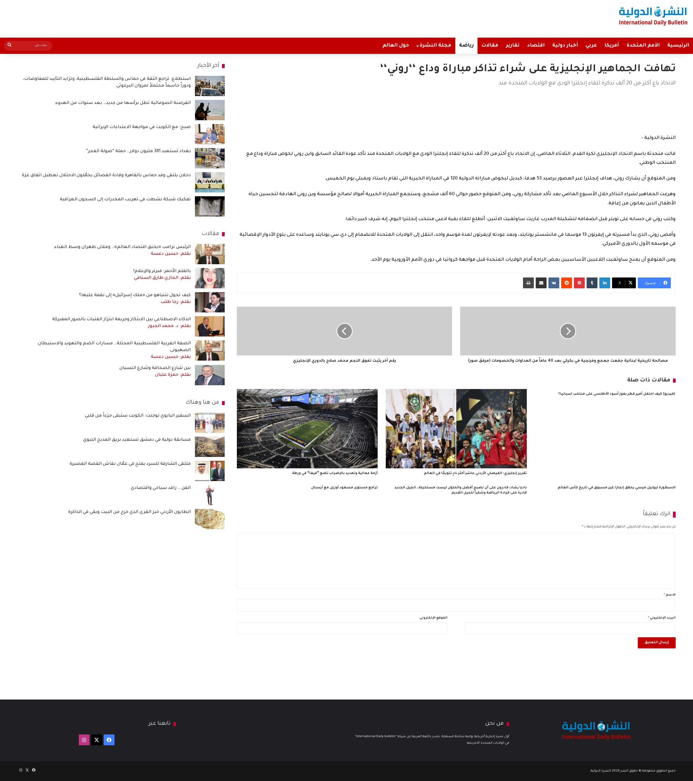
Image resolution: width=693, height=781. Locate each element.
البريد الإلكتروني (662, 618)
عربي (591, 45)
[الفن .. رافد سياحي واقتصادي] (210, 495)
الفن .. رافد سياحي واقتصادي (161, 488)
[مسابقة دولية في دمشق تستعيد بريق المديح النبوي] (210, 447)
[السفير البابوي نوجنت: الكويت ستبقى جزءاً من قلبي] (210, 423)
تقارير (512, 45)
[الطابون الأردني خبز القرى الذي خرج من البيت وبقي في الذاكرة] (210, 519)
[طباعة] (528, 282)
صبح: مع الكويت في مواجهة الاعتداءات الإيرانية (142, 127)
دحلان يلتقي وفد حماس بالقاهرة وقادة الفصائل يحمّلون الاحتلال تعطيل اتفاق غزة (106, 175)
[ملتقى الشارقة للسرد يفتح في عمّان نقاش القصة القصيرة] (210, 471)
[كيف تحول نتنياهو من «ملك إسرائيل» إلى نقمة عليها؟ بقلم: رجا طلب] (210, 302)
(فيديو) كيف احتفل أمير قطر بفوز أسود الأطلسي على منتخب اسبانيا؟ (617, 394)
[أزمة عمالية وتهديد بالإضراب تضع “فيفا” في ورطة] (307, 429)
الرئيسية (678, 45)
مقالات (489, 45)
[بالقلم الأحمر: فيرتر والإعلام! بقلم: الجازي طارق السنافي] (210, 278)
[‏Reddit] (566, 282)
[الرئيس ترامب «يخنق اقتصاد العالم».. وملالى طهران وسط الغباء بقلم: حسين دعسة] (210, 254)
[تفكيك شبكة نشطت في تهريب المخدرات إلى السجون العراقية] (210, 206)
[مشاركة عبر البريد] (541, 282)
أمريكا (611, 45)
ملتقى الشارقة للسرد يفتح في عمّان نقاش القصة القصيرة (130, 464)
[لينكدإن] (604, 282)
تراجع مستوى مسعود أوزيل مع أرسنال (344, 488)
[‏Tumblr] (592, 282)
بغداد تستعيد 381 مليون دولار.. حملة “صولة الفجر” (138, 151)
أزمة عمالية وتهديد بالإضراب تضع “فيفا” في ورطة (335, 473)
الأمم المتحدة (643, 45)
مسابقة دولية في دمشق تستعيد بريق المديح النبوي (137, 439)
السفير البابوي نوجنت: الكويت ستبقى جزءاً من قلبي (138, 415)
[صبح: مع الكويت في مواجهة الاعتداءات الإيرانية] (210, 134)
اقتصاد (536, 45)
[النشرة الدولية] (653, 15)
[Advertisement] (229, 17)
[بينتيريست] (579, 282)
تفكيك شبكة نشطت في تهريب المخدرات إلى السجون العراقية (125, 199)
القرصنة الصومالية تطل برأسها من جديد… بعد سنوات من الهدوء (123, 103)
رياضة (466, 45)
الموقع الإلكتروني (433, 618)
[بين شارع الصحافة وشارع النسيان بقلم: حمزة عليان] (210, 375)
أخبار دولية (565, 45)
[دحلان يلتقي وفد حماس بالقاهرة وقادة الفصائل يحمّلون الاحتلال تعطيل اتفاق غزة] (210, 182)
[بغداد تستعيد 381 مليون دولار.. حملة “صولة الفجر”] (210, 158)
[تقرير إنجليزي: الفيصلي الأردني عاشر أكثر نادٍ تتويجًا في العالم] (456, 429)
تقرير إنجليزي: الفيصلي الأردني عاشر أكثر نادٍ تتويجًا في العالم (475, 473)
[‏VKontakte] (553, 282)
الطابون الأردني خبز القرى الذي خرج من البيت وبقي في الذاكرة (129, 512)
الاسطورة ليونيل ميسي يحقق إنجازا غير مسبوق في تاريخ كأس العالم (617, 488)
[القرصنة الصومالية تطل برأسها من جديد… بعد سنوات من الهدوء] (210, 110)
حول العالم (396, 45)
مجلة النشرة (435, 45)
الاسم (670, 595)
